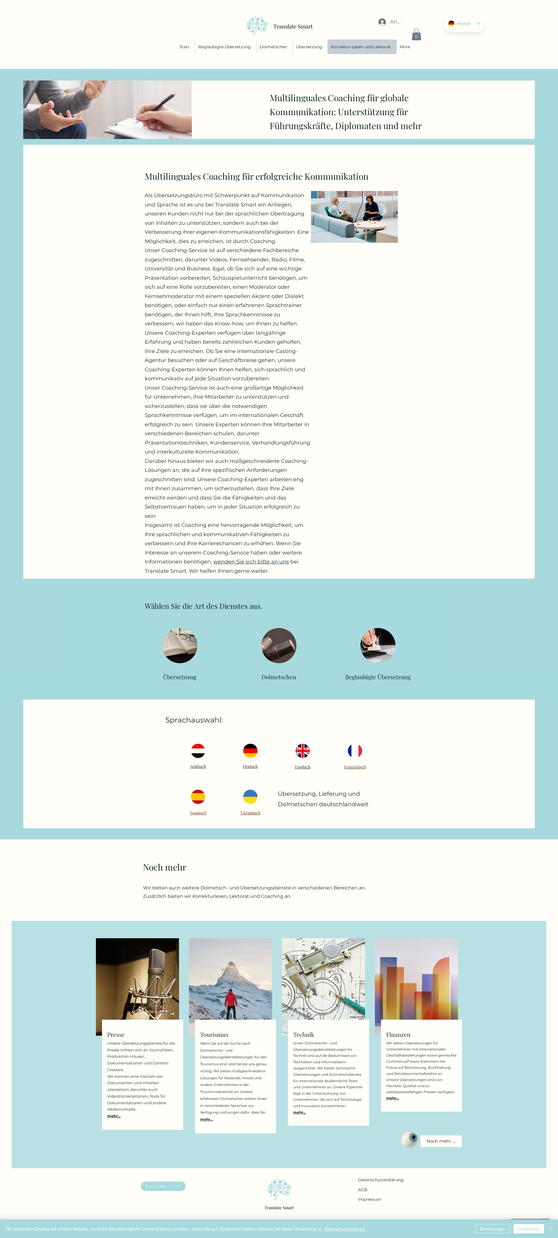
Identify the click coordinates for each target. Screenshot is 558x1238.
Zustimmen (528, 1229)
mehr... (206, 1119)
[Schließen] (551, 1228)
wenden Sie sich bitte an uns (251, 562)
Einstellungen (492, 1229)
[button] (416, 34)
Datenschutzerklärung (381, 1179)
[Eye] (410, 1139)
